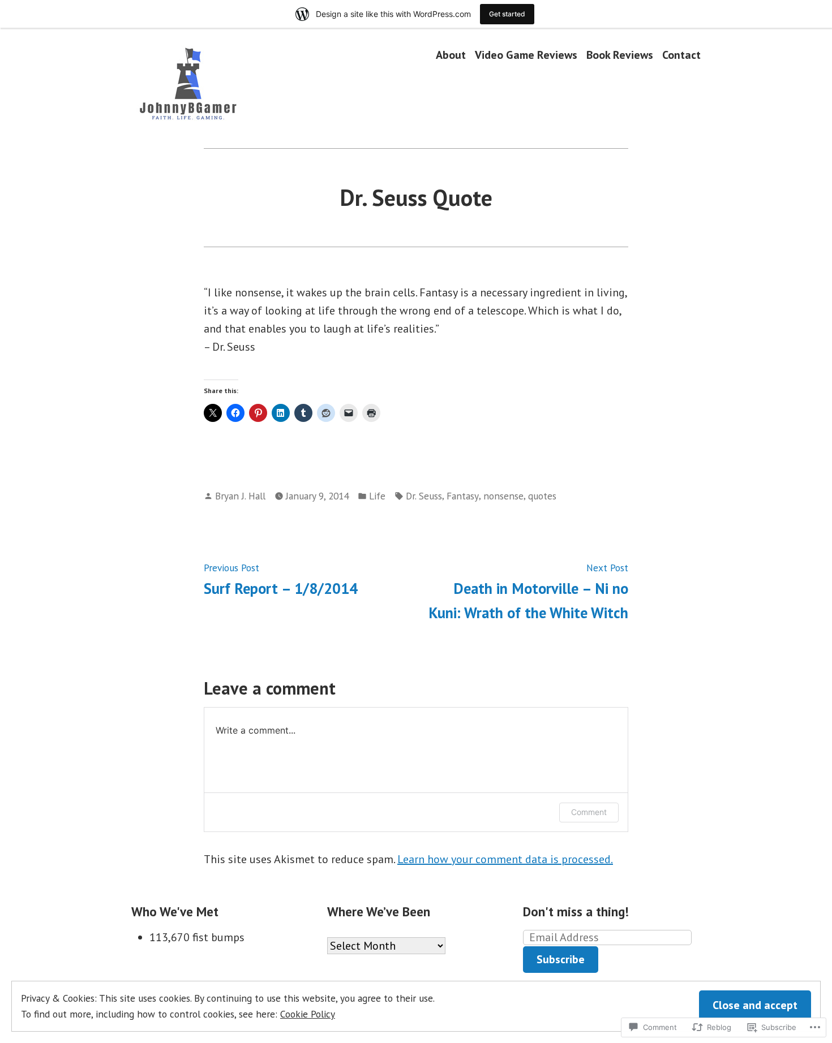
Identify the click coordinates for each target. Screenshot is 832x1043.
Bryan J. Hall (240, 495)
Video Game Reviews (526, 54)
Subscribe (561, 959)
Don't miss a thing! (576, 911)
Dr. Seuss (424, 495)
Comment (589, 812)
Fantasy (463, 495)
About (451, 54)
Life (377, 495)
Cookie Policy (307, 1013)
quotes (542, 495)
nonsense (503, 495)
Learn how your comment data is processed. (505, 859)
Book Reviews (619, 54)
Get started (507, 14)
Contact (681, 54)
